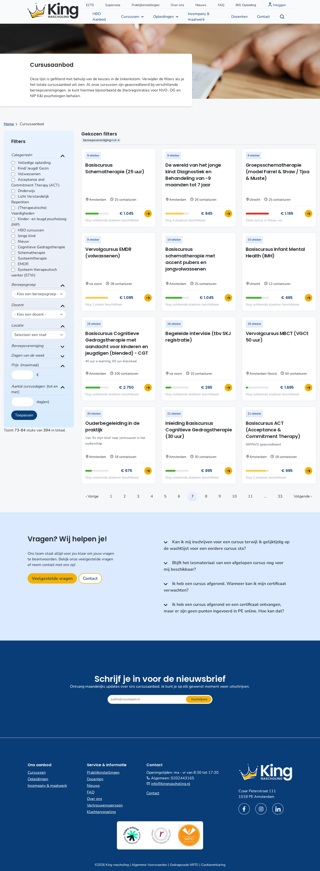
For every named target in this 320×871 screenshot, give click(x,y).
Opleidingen (163, 16)
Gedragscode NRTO (184, 865)
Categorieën (21, 155)
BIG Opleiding (246, 5)
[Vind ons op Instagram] (261, 808)
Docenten (239, 16)
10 (234, 496)
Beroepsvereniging (27, 345)
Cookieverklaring (213, 865)
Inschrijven (199, 699)
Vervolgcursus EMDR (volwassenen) (108, 252)
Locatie (17, 325)
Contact (263, 16)
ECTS (90, 5)
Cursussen (130, 16)
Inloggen (279, 5)
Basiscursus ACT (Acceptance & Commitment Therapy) (273, 430)
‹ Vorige (92, 496)
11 (250, 496)
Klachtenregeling (101, 811)
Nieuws (200, 5)
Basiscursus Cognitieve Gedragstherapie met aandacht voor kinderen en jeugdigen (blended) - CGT (116, 343)
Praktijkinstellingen (146, 5)
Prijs (15, 365)
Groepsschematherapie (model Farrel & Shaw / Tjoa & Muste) (277, 171)
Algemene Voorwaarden (149, 865)
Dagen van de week (27, 355)
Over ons (177, 5)
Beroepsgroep (23, 284)
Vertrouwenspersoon (105, 805)
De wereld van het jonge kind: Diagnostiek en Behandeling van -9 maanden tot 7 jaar (193, 175)
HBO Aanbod (99, 16)
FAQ (221, 5)
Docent (17, 305)
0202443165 (182, 778)
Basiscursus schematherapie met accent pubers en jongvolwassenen (190, 259)
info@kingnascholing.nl (170, 783)
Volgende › (303, 496)
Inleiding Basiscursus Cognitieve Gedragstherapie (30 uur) (198, 430)
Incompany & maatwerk (198, 16)
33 (280, 496)
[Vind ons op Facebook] (244, 808)
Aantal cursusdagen (28, 386)
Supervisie (112, 5)
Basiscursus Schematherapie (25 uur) (114, 168)
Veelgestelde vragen (52, 578)
